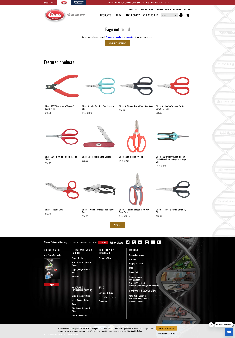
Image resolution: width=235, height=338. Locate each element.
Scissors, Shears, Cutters (81, 295)
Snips (74, 304)
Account (181, 15)
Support (143, 9)
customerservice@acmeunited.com (146, 285)
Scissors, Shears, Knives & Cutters (81, 264)
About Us (133, 9)
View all (117, 224)
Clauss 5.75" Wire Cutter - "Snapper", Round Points (59, 107)
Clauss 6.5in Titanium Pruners (131, 156)
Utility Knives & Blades (80, 299)
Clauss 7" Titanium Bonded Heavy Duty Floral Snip (134, 211)
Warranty (132, 259)
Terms (131, 267)
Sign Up (103, 242)
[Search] (176, 15)
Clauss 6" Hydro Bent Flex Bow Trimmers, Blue (98, 107)
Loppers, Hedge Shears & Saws (81, 271)
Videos (168, 9)
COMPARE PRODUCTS (181, 9)
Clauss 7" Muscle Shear (54, 209)
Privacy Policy (134, 271)
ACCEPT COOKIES (166, 328)
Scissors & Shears (105, 258)
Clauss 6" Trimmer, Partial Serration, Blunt (136, 106)
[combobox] (169, 15)
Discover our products (114, 37)
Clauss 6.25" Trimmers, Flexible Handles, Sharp (61, 158)
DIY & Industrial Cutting (107, 296)
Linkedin (153, 242)
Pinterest (159, 242)
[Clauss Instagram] (147, 242)
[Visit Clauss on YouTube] (140, 242)
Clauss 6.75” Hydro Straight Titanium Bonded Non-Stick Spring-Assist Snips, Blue (171, 159)
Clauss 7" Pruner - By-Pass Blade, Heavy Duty (97, 211)
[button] (107, 15)
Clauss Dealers (156, 9)
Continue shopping (117, 43)
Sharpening (103, 301)
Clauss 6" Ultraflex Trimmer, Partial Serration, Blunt (170, 107)
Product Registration (136, 255)
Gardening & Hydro (106, 292)
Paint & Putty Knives (79, 315)
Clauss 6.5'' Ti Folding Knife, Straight (96, 156)
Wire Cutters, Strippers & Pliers (81, 310)
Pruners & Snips (77, 258)
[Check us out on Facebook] (127, 242)
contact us (130, 37)
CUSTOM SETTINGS (166, 334)
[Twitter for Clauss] (134, 242)
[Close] (233, 326)
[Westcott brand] (78, 2)
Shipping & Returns (136, 263)
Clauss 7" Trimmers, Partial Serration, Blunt (171, 211)
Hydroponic (76, 276)
